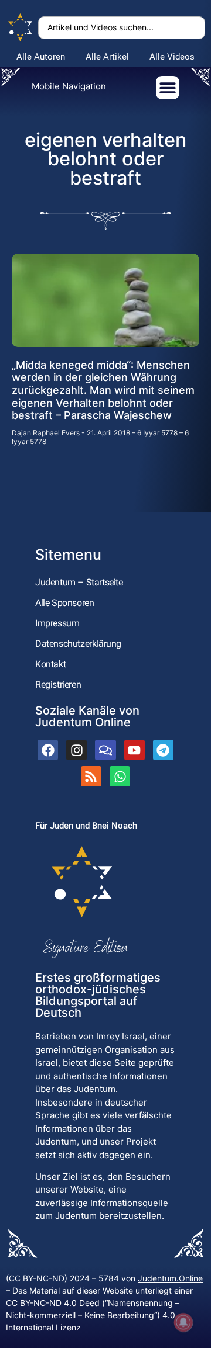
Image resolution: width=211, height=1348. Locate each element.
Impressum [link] (57, 623)
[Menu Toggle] (167, 87)
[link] (20, 28)
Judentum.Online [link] (170, 1278)
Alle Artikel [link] (107, 56)
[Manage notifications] (183, 1322)
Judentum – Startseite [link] (79, 582)
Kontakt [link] (50, 664)
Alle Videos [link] (172, 56)
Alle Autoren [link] (40, 56)
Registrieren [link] (58, 684)
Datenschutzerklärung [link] (78, 643)
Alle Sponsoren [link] (64, 602)
